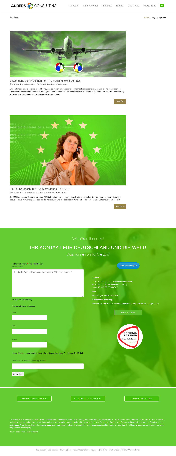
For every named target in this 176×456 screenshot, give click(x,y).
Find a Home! (90, 5)
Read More (120, 101)
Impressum (41, 450)
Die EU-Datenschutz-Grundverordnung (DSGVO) (40, 188)
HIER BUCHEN (128, 312)
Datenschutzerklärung (57, 450)
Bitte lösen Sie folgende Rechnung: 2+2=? (29, 361)
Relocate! (74, 5)
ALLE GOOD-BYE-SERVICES (88, 398)
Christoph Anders (29, 84)
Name (14, 312)
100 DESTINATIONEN (141, 398)
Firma (14, 326)
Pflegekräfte (149, 5)
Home (146, 17)
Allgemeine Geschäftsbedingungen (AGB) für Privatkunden (93, 450)
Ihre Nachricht (17, 267)
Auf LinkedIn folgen (128, 265)
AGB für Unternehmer (130, 450)
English (120, 5)
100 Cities (133, 5)
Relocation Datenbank (47, 84)
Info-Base (107, 5)
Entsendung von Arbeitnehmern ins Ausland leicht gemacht (45, 80)
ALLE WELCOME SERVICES (34, 398)
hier (22, 353)
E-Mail (14, 339)
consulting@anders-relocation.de (106, 295)
